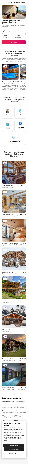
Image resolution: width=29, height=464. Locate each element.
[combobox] (14, 32)
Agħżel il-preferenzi (14, 454)
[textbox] (8, 37)
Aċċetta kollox (14, 445)
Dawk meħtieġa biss (14, 449)
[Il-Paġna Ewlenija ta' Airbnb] (3, 2)
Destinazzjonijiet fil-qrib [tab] (8, 401)
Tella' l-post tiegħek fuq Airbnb (16, 2)
